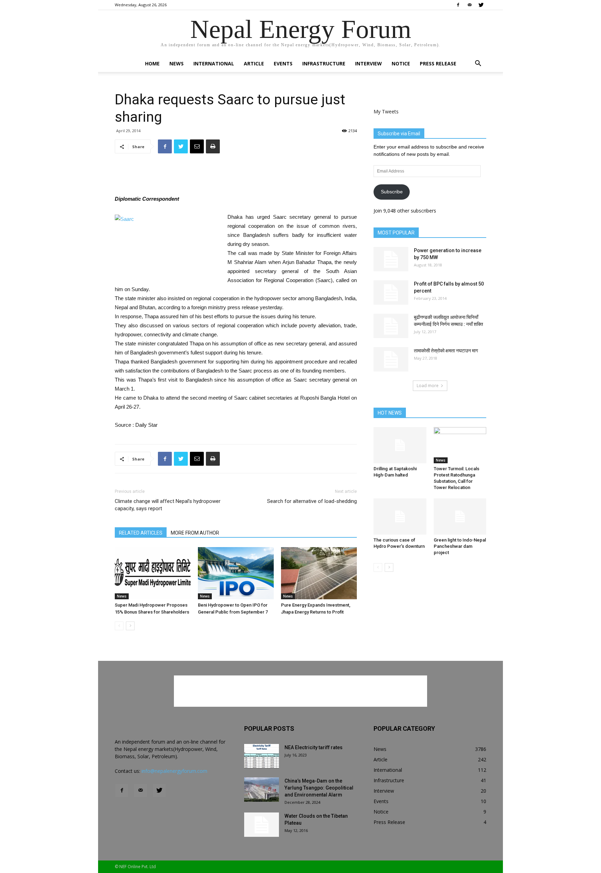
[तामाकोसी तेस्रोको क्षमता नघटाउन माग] (391, 359)
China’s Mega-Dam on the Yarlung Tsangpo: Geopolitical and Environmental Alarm (319, 788)
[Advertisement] (235, 176)
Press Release (438, 63)
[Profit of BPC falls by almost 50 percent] (391, 292)
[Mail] (469, 5)
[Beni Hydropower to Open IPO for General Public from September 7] (236, 573)
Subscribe (392, 191)
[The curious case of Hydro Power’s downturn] (400, 516)
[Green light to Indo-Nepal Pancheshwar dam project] (460, 516)
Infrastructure (323, 63)
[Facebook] (458, 5)
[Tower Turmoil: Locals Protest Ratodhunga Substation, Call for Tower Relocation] (460, 445)
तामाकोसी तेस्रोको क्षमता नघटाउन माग (446, 350)
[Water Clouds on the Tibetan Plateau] (261, 824)
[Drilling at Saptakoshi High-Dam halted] (400, 445)
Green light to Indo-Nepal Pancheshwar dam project (460, 546)
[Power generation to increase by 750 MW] (391, 259)
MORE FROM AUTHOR (195, 533)
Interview (368, 63)
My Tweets (386, 111)
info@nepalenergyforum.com (174, 771)
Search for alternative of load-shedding (312, 501)
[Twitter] (481, 5)
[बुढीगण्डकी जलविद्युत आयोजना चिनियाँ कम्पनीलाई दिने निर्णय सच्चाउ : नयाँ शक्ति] (391, 326)
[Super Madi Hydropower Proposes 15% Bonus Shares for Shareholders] (153, 573)
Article (254, 63)
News (176, 63)
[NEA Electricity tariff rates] (261, 756)
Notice (401, 63)
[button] (478, 64)
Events (283, 63)
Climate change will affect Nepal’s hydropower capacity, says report (168, 505)
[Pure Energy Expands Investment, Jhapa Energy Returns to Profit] (319, 573)
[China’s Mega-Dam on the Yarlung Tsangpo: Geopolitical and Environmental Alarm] (261, 789)
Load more (428, 386)
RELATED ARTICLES (140, 533)
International (213, 63)
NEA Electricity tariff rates (314, 747)
